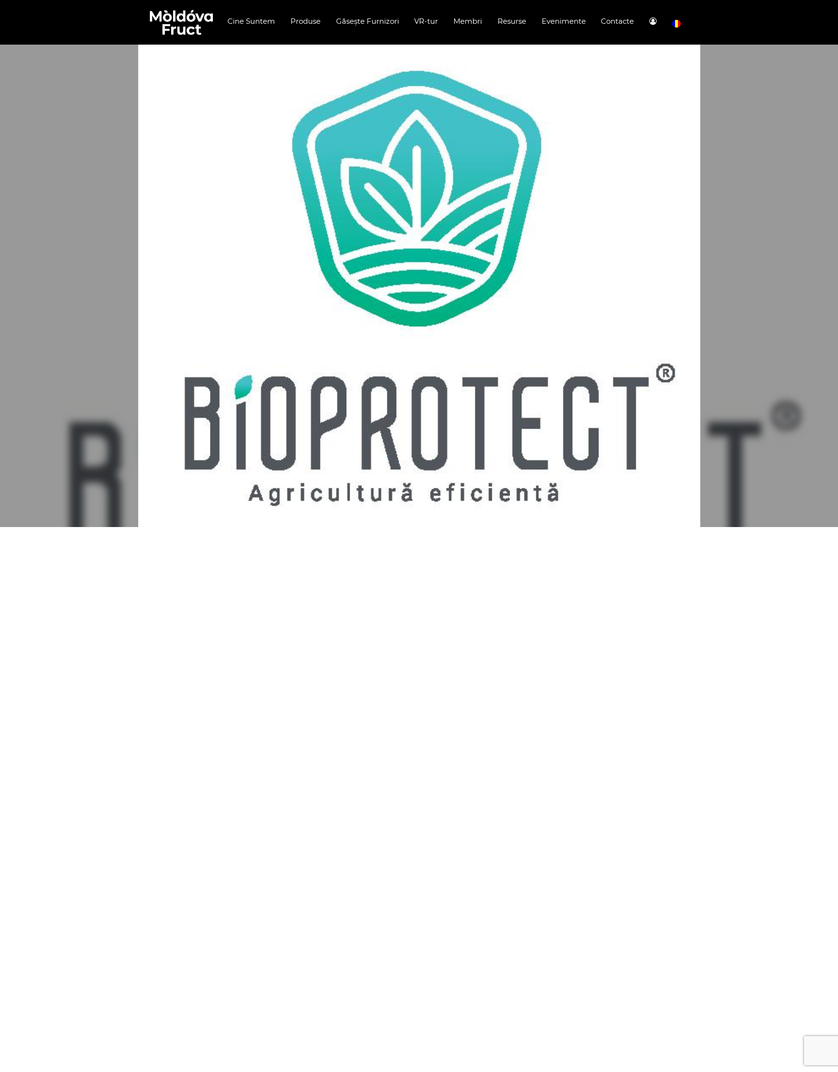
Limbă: (676, 24)
